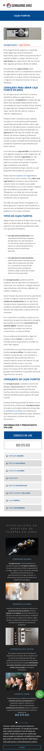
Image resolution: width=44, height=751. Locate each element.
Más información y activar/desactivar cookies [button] (20, 742)
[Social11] (22, 723)
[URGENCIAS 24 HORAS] (22, 599)
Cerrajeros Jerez (10, 45)
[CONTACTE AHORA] (22, 689)
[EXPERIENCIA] (22, 644)
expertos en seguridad (26, 175)
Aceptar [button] (22, 747)
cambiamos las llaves (13, 411)
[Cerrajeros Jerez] (21, 9)
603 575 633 (23, 445)
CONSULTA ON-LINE (23, 435)
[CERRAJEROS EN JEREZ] (22, 554)
